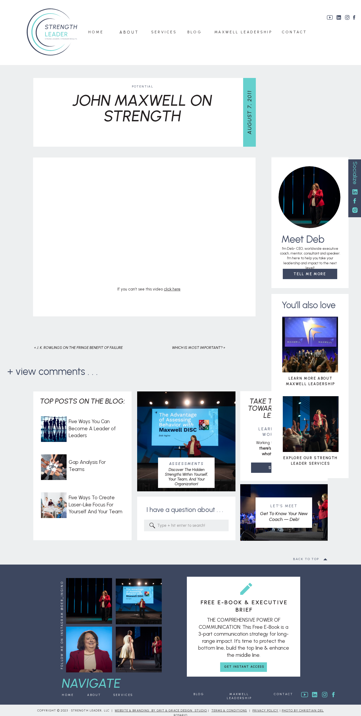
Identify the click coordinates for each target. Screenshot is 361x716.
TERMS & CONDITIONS (229, 710)
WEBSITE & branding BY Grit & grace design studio (161, 710)
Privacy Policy (265, 710)
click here (172, 289)
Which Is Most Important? (197, 347)
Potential (143, 86)
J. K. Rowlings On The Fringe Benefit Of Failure (80, 347)
